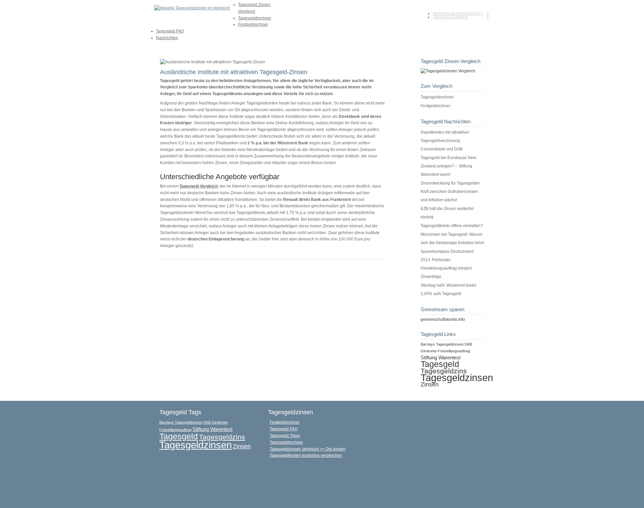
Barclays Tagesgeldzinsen (442, 344)
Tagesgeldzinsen (450, 17)
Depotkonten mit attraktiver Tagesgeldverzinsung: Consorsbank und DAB (445, 140)
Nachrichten (167, 37)
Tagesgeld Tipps (285, 435)
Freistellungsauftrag (454, 351)
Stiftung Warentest (441, 357)
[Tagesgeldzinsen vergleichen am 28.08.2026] (448, 71)
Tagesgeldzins (444, 371)
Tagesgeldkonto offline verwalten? (452, 225)
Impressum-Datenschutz (458, 13)
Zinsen (430, 384)
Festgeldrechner (253, 24)
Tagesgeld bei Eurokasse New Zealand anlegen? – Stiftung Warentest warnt (448, 166)
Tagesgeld (440, 364)
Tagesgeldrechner (254, 18)
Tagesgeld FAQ (170, 31)
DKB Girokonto (215, 422)
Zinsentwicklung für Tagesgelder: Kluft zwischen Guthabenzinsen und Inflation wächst (451, 191)
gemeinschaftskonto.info (443, 319)
